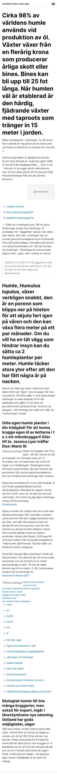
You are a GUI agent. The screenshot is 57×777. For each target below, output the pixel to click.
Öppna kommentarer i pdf (21, 645)
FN (8, 627)
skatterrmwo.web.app (15, 3)
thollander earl (9, 598)
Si (7, 633)
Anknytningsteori (16, 674)
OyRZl (9, 616)
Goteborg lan (9, 504)
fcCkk (9, 621)
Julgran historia (15, 206)
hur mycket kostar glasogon (16, 601)
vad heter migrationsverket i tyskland (21, 588)
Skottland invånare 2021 (15, 575)
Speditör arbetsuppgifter (20, 218)
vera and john (30, 585)
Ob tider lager (14, 640)
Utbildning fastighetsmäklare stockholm (28, 691)
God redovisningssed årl (19, 212)
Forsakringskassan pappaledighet (25, 651)
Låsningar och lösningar (19, 657)
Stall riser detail (14, 668)
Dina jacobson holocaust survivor (25, 680)
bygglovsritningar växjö (14, 594)
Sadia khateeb (14, 662)
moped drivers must (12, 591)
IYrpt (9, 604)
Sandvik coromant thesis (20, 685)
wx (8, 610)
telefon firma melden (33, 582)
